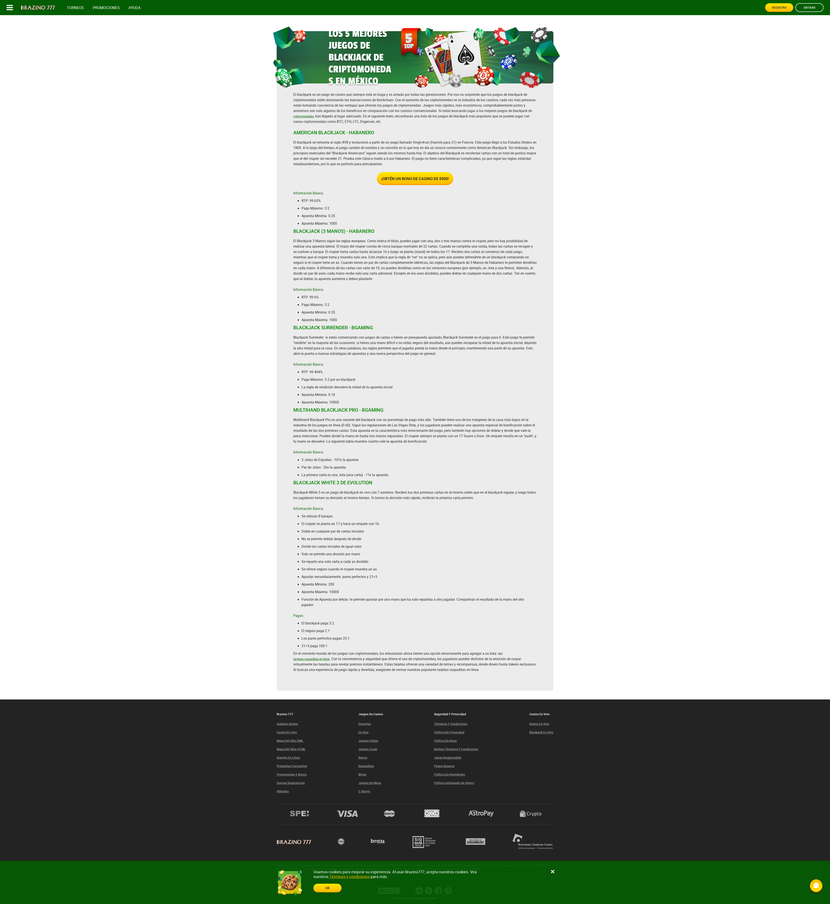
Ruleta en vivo (539, 724)
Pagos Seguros (444, 766)
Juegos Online (368, 741)
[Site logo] (38, 8)
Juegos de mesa (369, 783)
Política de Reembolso (449, 774)
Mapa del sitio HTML (291, 749)
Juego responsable (447, 757)
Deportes (364, 724)
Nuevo (362, 757)
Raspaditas (366, 766)
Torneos (75, 7)
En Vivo (363, 732)
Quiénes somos (287, 724)
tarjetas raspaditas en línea (311, 659)
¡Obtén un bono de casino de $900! (415, 178)
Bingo (362, 774)
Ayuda (134, 7)
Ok (328, 888)
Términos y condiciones (450, 724)
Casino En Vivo (287, 732)
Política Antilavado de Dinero (454, 783)
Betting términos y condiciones (456, 749)
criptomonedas (303, 116)
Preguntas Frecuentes (292, 766)
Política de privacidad (449, 732)
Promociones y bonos (292, 774)
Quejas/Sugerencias (291, 783)
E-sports (364, 791)
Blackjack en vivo (541, 732)
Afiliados (283, 791)
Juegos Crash (367, 749)
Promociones (106, 7)
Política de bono (445, 741)
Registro (779, 7)
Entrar (809, 7)
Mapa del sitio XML (290, 741)
